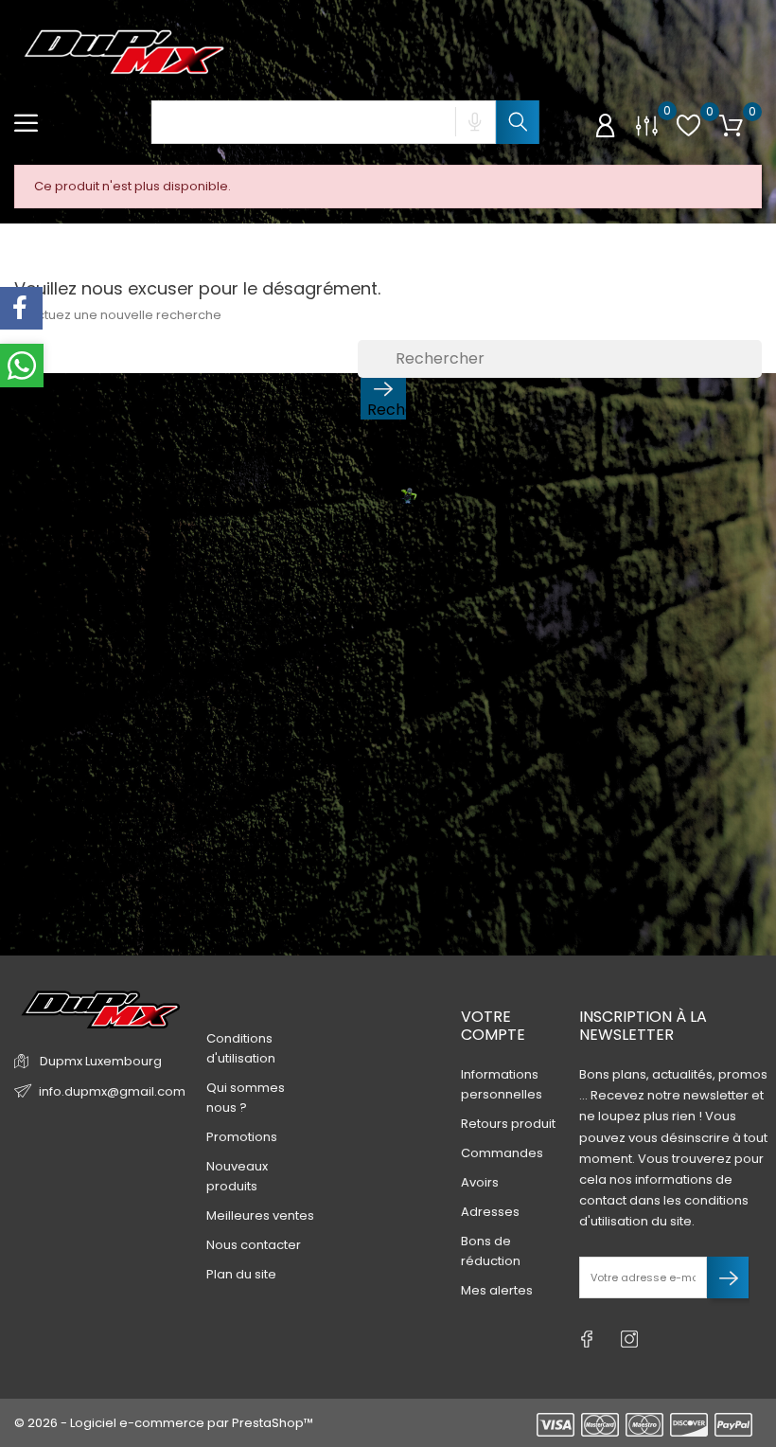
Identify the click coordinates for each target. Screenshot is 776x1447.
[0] (647, 125)
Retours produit (508, 1124)
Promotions (241, 1137)
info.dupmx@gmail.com (112, 1091)
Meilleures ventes (260, 1215)
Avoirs (480, 1182)
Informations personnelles (501, 1084)
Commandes (502, 1153)
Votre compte (493, 1025)
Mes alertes (497, 1290)
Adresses (490, 1212)
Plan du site (241, 1274)
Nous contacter (253, 1245)
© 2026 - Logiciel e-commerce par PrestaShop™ (163, 1423)
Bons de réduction (490, 1251)
